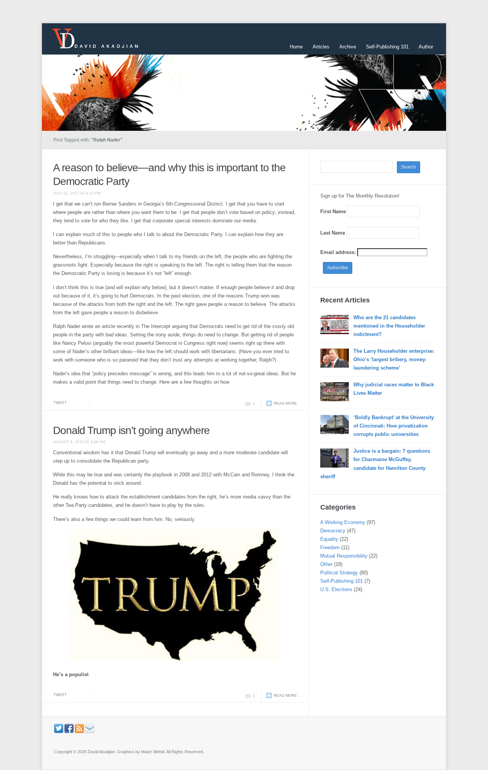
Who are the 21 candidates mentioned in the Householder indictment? (389, 326)
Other (326, 564)
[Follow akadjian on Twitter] (58, 728)
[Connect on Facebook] (69, 728)
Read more (285, 403)
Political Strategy (339, 572)
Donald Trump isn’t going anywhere (131, 430)
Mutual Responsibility (344, 556)
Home (296, 47)
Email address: (338, 252)
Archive (347, 47)
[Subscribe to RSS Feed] (79, 728)
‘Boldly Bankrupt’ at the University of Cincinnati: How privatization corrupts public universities (393, 426)
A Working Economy (342, 522)
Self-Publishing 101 (387, 47)
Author (426, 47)
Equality (329, 539)
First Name (333, 211)
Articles (321, 47)
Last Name (332, 233)
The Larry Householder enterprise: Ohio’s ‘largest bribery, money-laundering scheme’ (393, 359)
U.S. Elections (336, 589)
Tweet (60, 402)
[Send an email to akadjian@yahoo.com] (89, 728)
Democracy (332, 531)
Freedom (330, 547)
